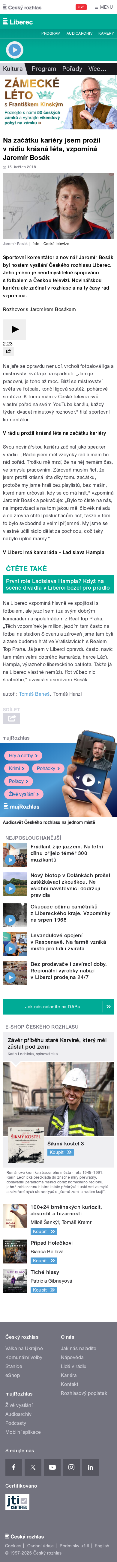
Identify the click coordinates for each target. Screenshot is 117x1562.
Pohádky (46, 768)
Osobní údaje (40, 1545)
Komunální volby (23, 1357)
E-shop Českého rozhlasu (42, 1027)
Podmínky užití (74, 1545)
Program (50, 33)
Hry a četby (21, 755)
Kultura (13, 68)
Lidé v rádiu (74, 1366)
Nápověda (72, 1357)
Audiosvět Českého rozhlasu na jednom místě (49, 822)
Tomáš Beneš (34, 694)
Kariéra (68, 1375)
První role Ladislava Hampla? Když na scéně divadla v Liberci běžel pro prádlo (58, 584)
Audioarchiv (79, 33)
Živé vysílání (21, 794)
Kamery (106, 33)
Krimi (14, 768)
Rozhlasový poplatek (84, 1393)
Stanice (13, 1366)
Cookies (13, 1545)
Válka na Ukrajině (24, 1348)
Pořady (72, 68)
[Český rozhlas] (22, 7)
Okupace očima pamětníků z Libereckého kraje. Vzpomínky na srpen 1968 (70, 913)
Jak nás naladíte (79, 1348)
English (102, 1545)
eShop (12, 1375)
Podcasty (15, 1423)
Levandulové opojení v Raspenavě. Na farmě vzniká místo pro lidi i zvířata (68, 941)
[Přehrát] (14, 329)
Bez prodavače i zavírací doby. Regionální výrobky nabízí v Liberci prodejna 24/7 (69, 970)
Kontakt (69, 1384)
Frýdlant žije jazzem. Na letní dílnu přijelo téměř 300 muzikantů (67, 853)
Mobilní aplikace (23, 1432)
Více (97, 68)
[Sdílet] (8, 351)
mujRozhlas (16, 738)
